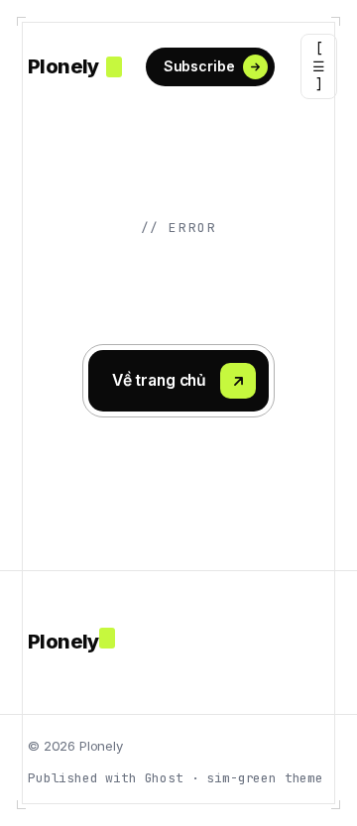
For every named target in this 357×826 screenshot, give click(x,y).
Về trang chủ (159, 380)
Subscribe (199, 66)
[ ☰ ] (318, 66)
